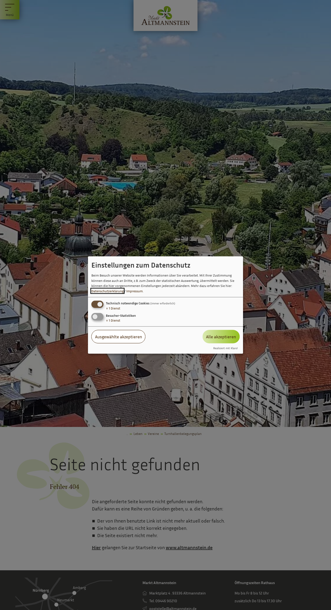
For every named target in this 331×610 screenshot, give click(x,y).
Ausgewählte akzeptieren (118, 336)
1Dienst (113, 308)
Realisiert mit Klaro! (225, 348)
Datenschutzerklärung (107, 291)
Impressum (134, 291)
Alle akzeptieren (221, 336)
